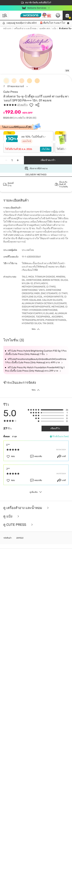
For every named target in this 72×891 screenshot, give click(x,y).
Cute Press (10, 91)
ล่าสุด (14, 436)
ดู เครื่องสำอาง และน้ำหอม (23, 508)
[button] (67, 15)
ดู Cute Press (15, 524)
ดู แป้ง (8, 516)
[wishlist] (31, 104)
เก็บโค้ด (46, 149)
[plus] (17, 160)
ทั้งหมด (6, 436)
